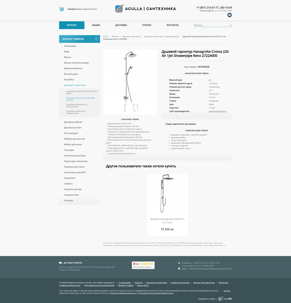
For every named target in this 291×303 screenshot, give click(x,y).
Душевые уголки (72, 127)
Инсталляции (71, 133)
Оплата (146, 25)
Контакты (173, 25)
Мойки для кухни (73, 144)
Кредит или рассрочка (204, 282)
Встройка (69, 79)
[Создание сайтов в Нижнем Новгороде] (225, 300)
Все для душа (71, 74)
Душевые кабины (73, 122)
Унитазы (68, 200)
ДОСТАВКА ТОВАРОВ (73, 262)
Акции (96, 25)
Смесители (69, 178)
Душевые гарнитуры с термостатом (76, 112)
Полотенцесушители (75, 155)
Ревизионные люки (74, 166)
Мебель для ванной (74, 138)
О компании (125, 282)
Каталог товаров (73, 39)
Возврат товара (125, 285)
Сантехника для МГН (75, 172)
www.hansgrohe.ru (218, 111)
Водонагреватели (73, 68)
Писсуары (69, 150)
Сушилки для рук (73, 189)
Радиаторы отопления (75, 161)
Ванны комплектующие (76, 62)
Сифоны (68, 183)
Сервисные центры (180, 282)
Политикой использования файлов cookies (156, 293)
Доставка (121, 25)
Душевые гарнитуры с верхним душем (80, 99)
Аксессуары (70, 46)
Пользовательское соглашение (99, 285)
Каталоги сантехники (157, 282)
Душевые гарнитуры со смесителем (77, 106)
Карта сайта (143, 285)
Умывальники (71, 194)
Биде (66, 51)
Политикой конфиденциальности (123, 293)
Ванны (67, 57)
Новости (139, 282)
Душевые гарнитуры (75, 85)
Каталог (72, 25)
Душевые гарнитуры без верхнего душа (81, 92)
